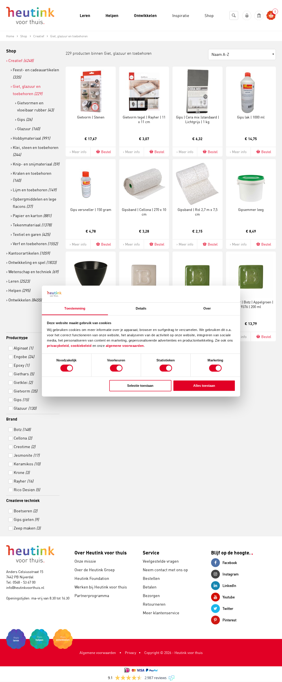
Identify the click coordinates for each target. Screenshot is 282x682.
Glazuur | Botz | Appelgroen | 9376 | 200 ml (251, 304)
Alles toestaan (204, 386)
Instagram (231, 574)
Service (151, 552)
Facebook (230, 562)
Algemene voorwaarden (98, 652)
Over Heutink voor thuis (100, 552)
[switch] (116, 368)
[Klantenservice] (259, 15)
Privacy (130, 652)
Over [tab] (207, 308)
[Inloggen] (247, 15)
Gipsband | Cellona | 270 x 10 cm (144, 211)
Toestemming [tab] (74, 308)
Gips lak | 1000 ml (251, 117)
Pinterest (229, 620)
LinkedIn (229, 585)
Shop (11, 51)
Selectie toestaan (140, 386)
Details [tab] (141, 308)
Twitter (228, 608)
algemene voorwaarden (125, 346)
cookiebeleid (82, 346)
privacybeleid (58, 346)
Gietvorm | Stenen (90, 117)
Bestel (106, 152)
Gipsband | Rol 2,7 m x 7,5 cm (197, 211)
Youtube (229, 597)
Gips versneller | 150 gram (90, 209)
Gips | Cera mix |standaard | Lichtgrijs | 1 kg (197, 119)
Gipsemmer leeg (251, 209)
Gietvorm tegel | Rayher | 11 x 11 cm (144, 119)
